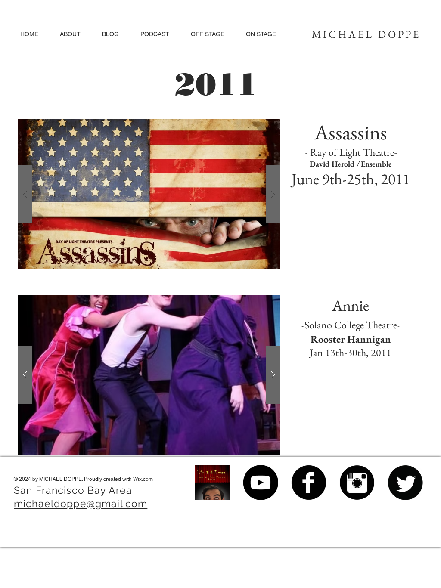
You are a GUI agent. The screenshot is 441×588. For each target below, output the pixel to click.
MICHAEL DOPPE (366, 34)
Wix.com (143, 479)
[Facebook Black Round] (308, 482)
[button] (207, 34)
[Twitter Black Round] (405, 482)
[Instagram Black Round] (357, 482)
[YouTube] (260, 482)
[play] (259, 126)
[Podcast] (212, 482)
